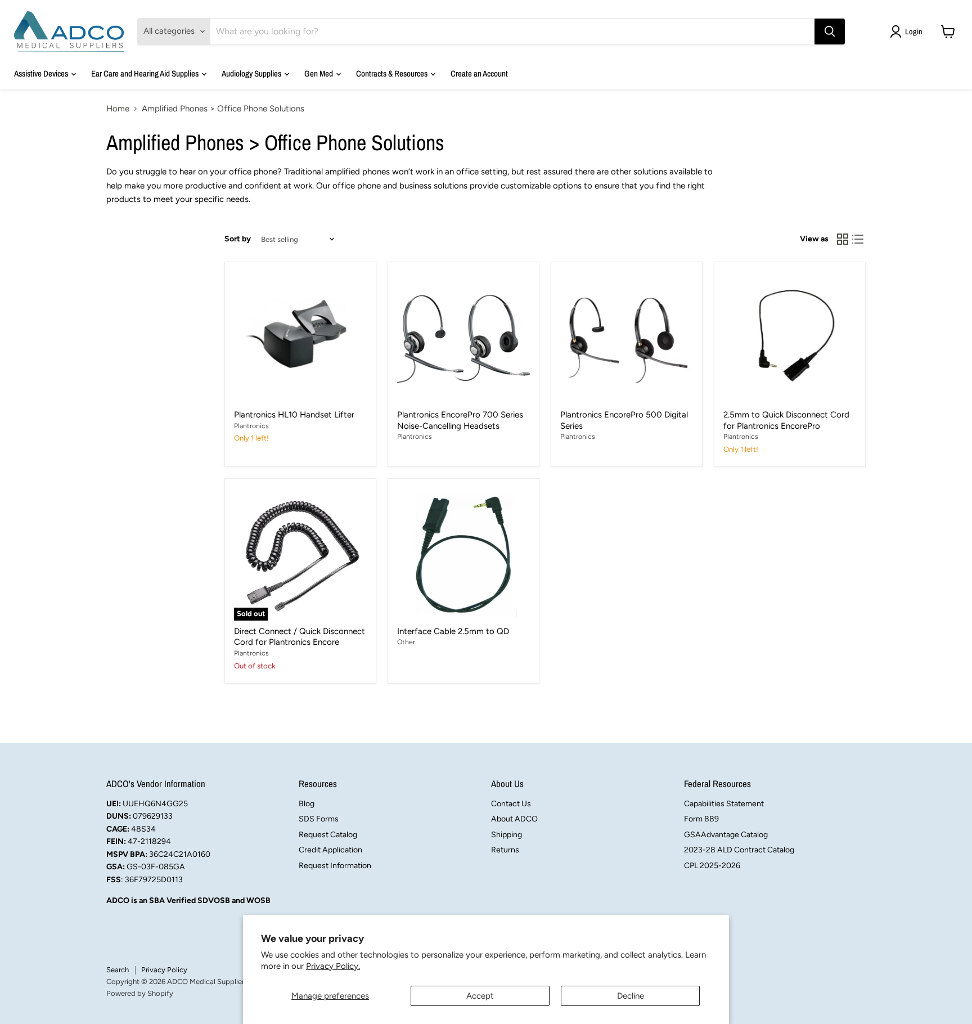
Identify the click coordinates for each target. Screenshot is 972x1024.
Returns (505, 850)
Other (406, 641)
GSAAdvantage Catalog (726, 834)
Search (117, 969)
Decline (630, 996)
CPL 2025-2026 (712, 865)
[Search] (829, 31)
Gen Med (319, 73)
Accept (480, 996)
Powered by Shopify (139, 993)
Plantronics (251, 425)
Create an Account (479, 73)
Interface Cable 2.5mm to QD (453, 631)
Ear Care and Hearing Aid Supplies (145, 73)
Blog (306, 804)
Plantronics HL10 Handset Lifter (294, 415)
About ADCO (514, 819)
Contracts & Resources (392, 73)
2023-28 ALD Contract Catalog (739, 850)
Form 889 (701, 819)
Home (117, 109)
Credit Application (330, 850)
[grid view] (842, 240)
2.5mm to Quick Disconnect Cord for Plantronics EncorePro (786, 420)
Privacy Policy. (333, 966)
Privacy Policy (164, 969)
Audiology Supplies (252, 73)
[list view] (858, 240)
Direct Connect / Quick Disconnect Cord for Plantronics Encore (299, 637)
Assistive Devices (42, 73)
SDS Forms (319, 819)
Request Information (335, 865)
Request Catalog (328, 834)
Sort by (237, 239)
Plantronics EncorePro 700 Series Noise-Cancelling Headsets (460, 420)
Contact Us (511, 804)
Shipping (506, 834)
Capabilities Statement (724, 804)
